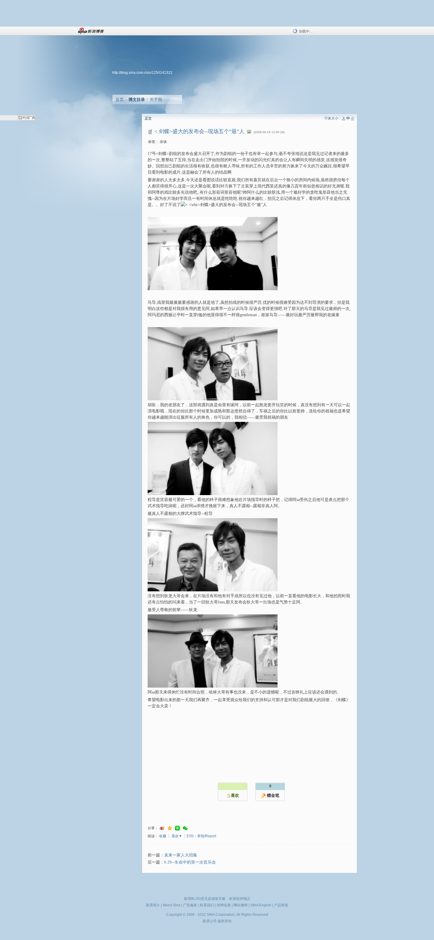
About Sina (171, 905)
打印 (190, 836)
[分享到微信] (185, 828)
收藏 (162, 836)
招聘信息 (224, 905)
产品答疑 (281, 905)
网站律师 (241, 905)
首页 (119, 99)
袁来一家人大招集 (180, 855)
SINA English (260, 905)
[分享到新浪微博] (162, 828)
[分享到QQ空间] (169, 828)
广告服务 (190, 905)
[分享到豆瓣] (177, 828)
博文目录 (136, 99)
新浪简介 (153, 905)
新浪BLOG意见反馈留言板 (205, 899)
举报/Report (206, 836)
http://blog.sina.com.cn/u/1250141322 (142, 73)
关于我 (156, 99)
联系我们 (207, 905)
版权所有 (225, 921)
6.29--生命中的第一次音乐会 (190, 862)
